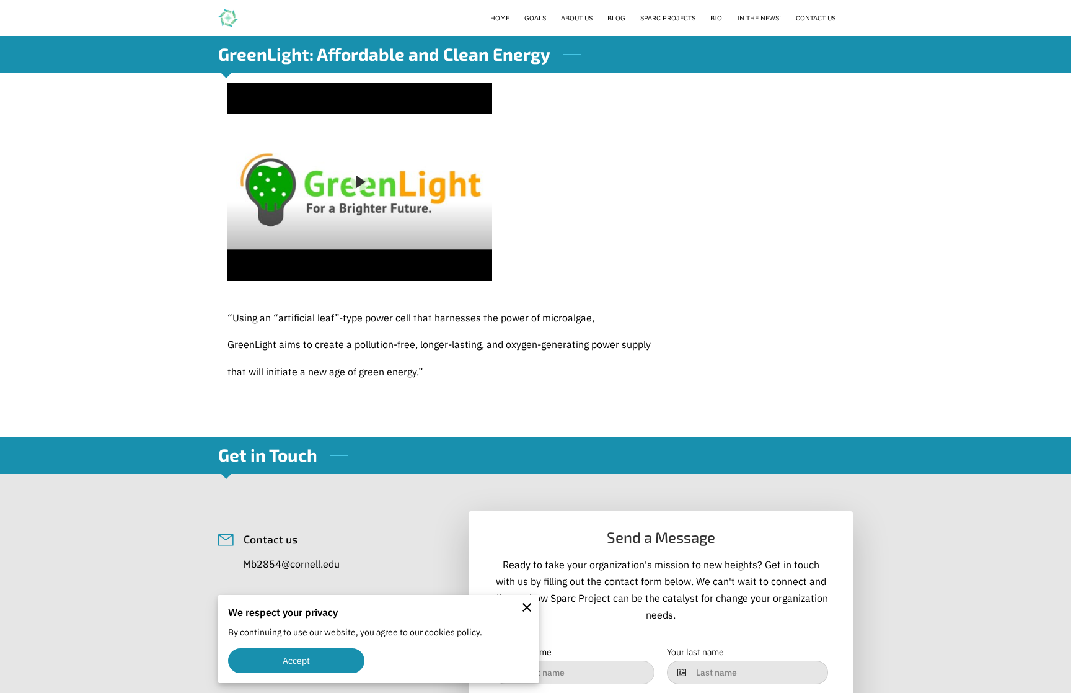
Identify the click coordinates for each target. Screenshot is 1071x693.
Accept (297, 660)
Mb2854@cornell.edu (291, 564)
